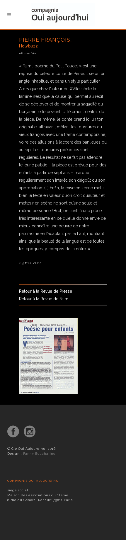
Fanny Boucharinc (39, 454)
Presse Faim (28, 53)
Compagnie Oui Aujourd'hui (33, 480)
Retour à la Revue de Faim (43, 299)
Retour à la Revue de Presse (45, 291)
